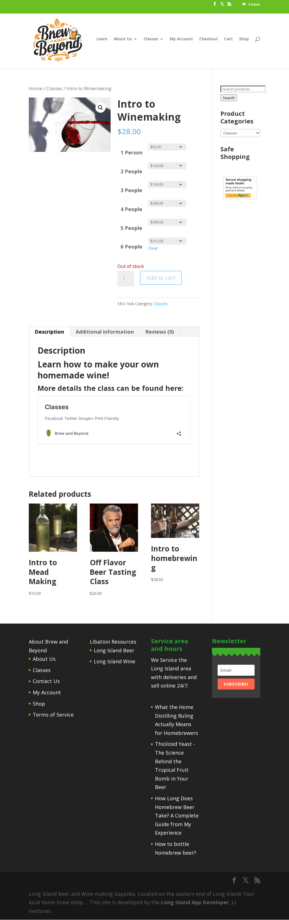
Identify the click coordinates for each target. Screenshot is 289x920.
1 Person (132, 152)
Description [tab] (49, 331)
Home (35, 88)
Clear (153, 248)
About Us (123, 39)
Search (229, 97)
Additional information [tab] (105, 331)
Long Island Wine (114, 661)
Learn (102, 39)
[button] (100, 108)
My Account (181, 39)
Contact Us (46, 681)
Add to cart (161, 277)
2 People (131, 171)
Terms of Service (53, 714)
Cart (228, 39)
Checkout (208, 39)
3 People (131, 190)
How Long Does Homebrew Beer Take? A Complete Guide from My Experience (177, 815)
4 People (131, 209)
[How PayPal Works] (240, 197)
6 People (131, 246)
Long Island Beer (114, 650)
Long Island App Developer (195, 902)
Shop (244, 39)
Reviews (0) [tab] (159, 331)
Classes (151, 39)
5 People (131, 228)
